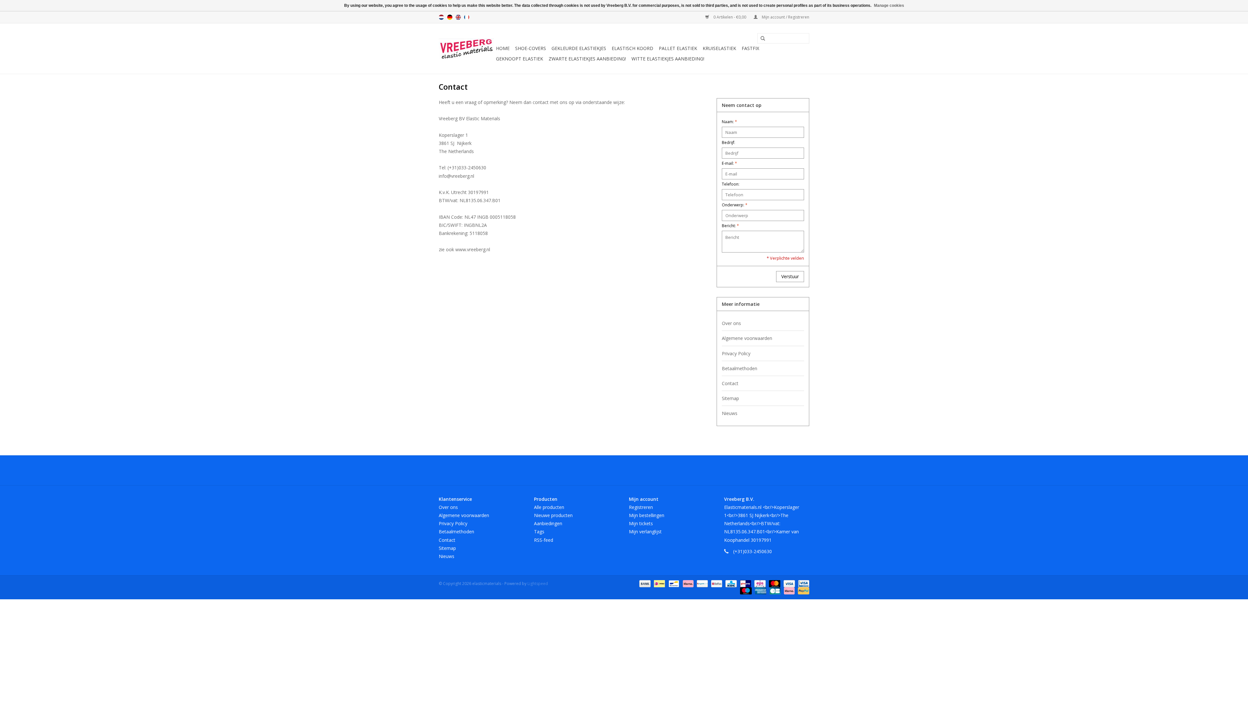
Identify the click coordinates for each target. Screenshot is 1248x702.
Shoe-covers (530, 48)
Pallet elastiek (678, 48)
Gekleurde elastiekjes (579, 48)
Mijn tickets (641, 523)
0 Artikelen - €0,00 (729, 17)
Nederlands (441, 17)
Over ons (731, 323)
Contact (730, 383)
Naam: (729, 121)
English (458, 17)
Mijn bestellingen (646, 515)
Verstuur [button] (790, 276)
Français (466, 17)
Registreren (641, 507)
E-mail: (729, 163)
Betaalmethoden (739, 368)
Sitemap (730, 398)
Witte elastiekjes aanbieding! (667, 59)
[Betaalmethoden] (644, 583)
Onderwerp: (735, 205)
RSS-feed (543, 540)
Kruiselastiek (719, 48)
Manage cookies (889, 5)
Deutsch (449, 17)
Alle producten (549, 507)
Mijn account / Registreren (785, 17)
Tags (539, 531)
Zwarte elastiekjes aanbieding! (587, 59)
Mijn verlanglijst (645, 531)
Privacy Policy (736, 353)
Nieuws (729, 413)
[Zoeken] (760, 38)
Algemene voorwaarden (747, 338)
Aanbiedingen (548, 523)
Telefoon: (730, 184)
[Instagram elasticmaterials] (659, 470)
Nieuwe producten (553, 515)
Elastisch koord (632, 48)
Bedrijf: (728, 142)
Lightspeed (537, 583)
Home (503, 48)
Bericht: (730, 225)
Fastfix (750, 48)
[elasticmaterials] (466, 48)
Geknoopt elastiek (519, 59)
